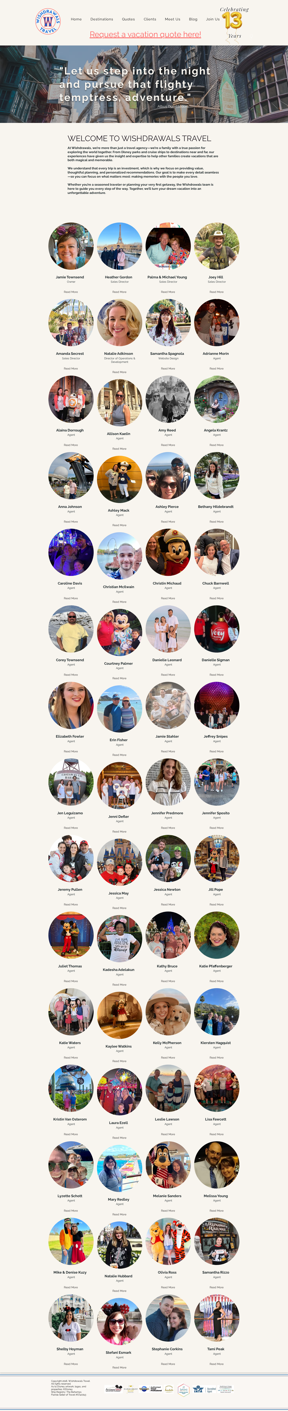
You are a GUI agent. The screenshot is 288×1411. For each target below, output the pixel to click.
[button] (102, 19)
